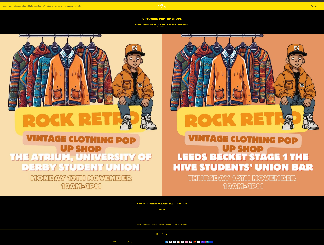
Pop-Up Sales (68, 6)
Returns (154, 224)
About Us (50, 6)
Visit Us (177, 224)
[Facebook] (157, 234)
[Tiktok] (166, 234)
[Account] (312, 6)
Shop (10, 6)
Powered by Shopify (127, 241)
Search (139, 224)
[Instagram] (162, 234)
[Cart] (319, 6)
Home (5, 6)
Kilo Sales (78, 6)
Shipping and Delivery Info (36, 6)
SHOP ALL (162, 209)
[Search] (316, 6)
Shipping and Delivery (165, 224)
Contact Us (58, 6)
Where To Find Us (20, 6)
